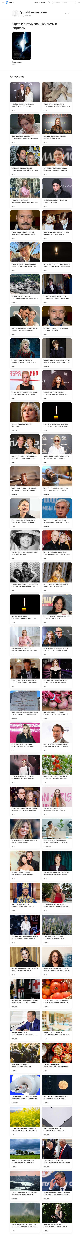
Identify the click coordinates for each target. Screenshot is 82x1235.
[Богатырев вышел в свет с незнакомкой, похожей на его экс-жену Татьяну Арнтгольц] (25, 161)
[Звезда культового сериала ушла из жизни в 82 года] (25, 545)
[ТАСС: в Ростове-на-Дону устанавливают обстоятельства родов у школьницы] (57, 97)
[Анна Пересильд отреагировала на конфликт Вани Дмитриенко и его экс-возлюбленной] (25, 449)
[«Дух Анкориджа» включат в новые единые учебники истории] (57, 1154)
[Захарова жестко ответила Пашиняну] (25, 417)
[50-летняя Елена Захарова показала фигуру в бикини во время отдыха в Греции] (57, 385)
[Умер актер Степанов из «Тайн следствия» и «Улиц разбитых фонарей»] (25, 257)
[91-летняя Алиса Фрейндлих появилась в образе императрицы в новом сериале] (57, 289)
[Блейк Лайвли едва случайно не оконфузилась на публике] (57, 577)
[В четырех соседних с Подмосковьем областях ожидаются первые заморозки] (25, 1058)
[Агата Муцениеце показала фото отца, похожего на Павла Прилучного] (25, 962)
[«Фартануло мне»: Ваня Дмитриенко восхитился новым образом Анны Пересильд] (25, 193)
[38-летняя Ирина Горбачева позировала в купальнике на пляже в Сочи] (25, 770)
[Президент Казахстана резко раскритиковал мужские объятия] (57, 513)
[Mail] (7, 2)
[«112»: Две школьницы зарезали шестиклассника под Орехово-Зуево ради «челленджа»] (57, 417)
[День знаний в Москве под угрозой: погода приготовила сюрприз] (57, 1218)
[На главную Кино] (11, 2)
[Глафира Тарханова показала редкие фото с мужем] (57, 129)
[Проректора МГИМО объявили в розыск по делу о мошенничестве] (57, 353)
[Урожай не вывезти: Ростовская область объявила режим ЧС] (25, 1186)
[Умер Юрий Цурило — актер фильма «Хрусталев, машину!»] (25, 225)
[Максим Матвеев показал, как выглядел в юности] (57, 193)
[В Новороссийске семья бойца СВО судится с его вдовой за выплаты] (57, 481)
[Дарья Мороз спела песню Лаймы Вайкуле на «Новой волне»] (57, 449)
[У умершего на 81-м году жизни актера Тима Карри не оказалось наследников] (25, 674)
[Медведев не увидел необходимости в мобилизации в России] (25, 1026)
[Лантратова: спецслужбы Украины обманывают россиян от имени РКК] (25, 994)
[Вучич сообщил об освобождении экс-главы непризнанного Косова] (57, 1186)
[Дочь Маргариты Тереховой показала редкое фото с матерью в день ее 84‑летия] (25, 129)
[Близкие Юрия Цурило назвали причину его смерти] (57, 321)
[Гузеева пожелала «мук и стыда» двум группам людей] (57, 609)
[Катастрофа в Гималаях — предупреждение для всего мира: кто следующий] (25, 289)
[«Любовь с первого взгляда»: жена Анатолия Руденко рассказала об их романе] (25, 97)
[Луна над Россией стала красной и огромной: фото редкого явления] (57, 1090)
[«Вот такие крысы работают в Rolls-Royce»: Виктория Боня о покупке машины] (25, 513)
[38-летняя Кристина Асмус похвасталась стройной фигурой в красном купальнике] (57, 898)
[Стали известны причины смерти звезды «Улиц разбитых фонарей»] (57, 257)
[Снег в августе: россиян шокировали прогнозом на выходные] (57, 930)
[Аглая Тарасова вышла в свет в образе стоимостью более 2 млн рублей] (57, 962)
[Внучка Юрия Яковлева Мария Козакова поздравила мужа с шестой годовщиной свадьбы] (57, 161)
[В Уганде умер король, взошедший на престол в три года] (25, 898)
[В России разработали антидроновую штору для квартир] (57, 1122)
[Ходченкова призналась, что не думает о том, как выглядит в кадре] (57, 674)
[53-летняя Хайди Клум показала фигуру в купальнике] (25, 834)
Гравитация (17, 62)
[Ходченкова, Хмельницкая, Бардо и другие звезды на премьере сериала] (25, 930)
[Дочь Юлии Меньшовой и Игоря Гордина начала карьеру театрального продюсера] (57, 225)
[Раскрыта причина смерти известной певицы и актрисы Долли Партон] (25, 353)
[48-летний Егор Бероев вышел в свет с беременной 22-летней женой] (57, 642)
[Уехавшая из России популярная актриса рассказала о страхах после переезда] (25, 385)
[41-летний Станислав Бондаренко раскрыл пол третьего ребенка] (25, 802)
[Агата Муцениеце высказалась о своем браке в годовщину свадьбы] (25, 321)
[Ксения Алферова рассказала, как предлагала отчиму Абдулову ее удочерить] (25, 577)
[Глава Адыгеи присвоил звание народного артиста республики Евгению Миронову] (57, 738)
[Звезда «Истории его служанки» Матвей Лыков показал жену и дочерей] (57, 866)
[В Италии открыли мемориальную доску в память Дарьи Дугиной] (25, 706)
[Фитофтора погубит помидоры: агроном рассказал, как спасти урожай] (57, 994)
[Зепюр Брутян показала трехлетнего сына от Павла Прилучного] (25, 866)
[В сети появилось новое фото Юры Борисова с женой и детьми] (57, 545)
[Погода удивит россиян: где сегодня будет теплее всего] (25, 1154)
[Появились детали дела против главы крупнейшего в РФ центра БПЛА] (25, 481)
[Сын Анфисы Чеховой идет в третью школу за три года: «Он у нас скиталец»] (25, 642)
